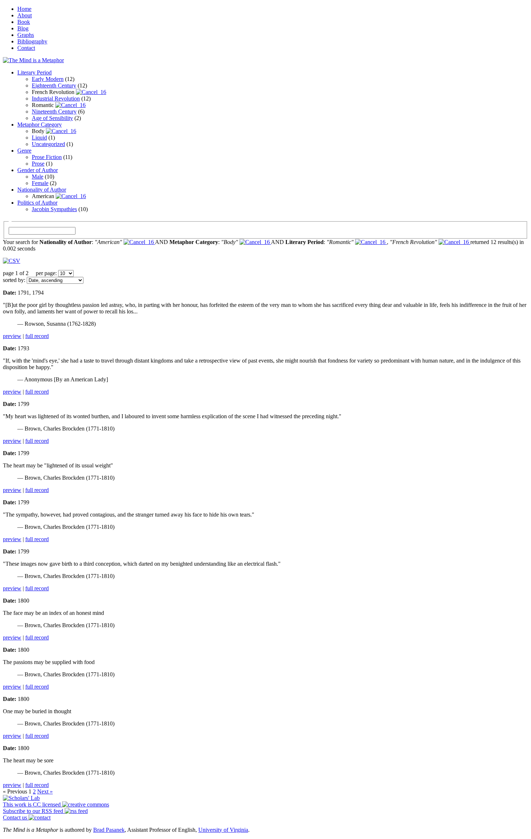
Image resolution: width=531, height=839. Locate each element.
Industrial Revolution (56, 98)
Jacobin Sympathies (54, 209)
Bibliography (32, 41)
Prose (38, 163)
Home (24, 9)
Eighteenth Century (54, 85)
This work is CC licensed (32, 804)
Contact (26, 48)
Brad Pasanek (109, 830)
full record (37, 336)
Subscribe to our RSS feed (34, 811)
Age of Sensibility (52, 118)
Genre (24, 150)
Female (40, 183)
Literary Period (34, 72)
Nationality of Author (41, 190)
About (24, 15)
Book (23, 22)
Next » (45, 791)
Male (37, 177)
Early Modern (48, 79)
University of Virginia (223, 830)
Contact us (16, 817)
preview (12, 336)
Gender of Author (37, 170)
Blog (23, 28)
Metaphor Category (39, 124)
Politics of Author (37, 203)
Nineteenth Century (54, 111)
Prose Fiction (47, 157)
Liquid (39, 137)
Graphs (25, 35)
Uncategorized (48, 144)
